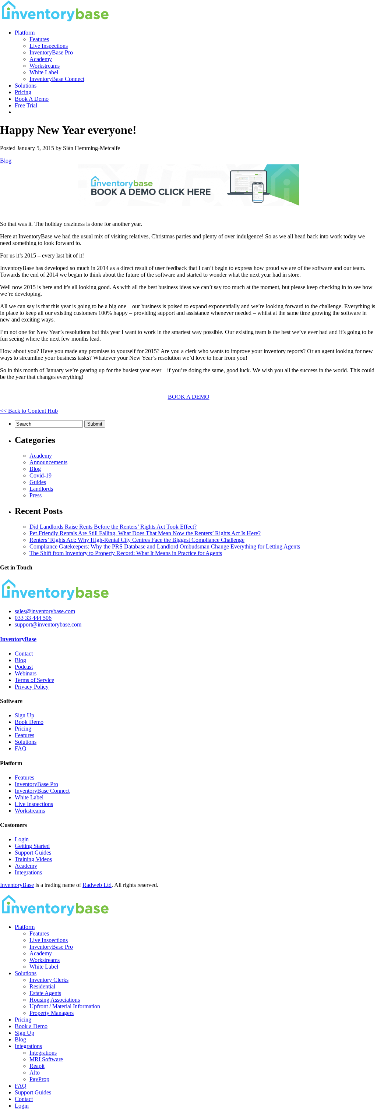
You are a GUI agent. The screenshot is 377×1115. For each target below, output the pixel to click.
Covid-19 (40, 475)
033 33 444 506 (33, 618)
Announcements (48, 462)
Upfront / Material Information (64, 1006)
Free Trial (26, 105)
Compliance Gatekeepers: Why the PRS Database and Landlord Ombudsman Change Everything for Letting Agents (164, 546)
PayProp (39, 1079)
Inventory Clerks (48, 980)
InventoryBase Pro (51, 52)
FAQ (21, 748)
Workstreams (44, 66)
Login (22, 839)
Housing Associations (54, 1000)
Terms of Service (34, 680)
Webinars (25, 673)
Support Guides (33, 852)
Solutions (25, 85)
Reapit (37, 1066)
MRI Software (46, 1059)
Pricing (23, 92)
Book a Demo (31, 1026)
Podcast (24, 667)
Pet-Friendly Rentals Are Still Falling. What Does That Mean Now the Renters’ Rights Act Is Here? (145, 533)
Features (39, 39)
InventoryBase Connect (56, 79)
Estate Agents (45, 993)
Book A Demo (32, 99)
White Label (43, 72)
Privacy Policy (32, 686)
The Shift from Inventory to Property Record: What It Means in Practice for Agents (125, 553)
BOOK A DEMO (188, 397)
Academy (40, 59)
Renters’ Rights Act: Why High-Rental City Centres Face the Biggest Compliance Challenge (136, 540)
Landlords (41, 489)
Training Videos (33, 859)
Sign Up (24, 715)
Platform (25, 32)
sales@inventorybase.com (45, 611)
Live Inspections (48, 46)
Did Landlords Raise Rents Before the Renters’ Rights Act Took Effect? (113, 526)
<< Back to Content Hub (29, 411)
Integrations (28, 872)
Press (35, 495)
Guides (37, 482)
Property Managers (51, 1013)
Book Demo (29, 722)
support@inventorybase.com (48, 624)
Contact (24, 653)
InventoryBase (18, 639)
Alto (34, 1072)
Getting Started (32, 846)
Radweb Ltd (97, 885)
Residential (42, 986)
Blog (5, 160)
